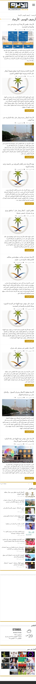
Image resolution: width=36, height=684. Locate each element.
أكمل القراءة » (29, 64)
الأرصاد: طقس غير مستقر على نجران (22, 348)
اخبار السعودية (21, 29)
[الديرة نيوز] (18, 5)
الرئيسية (33, 15)
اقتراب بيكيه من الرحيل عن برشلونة (15, 523)
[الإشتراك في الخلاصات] (0, 19)
